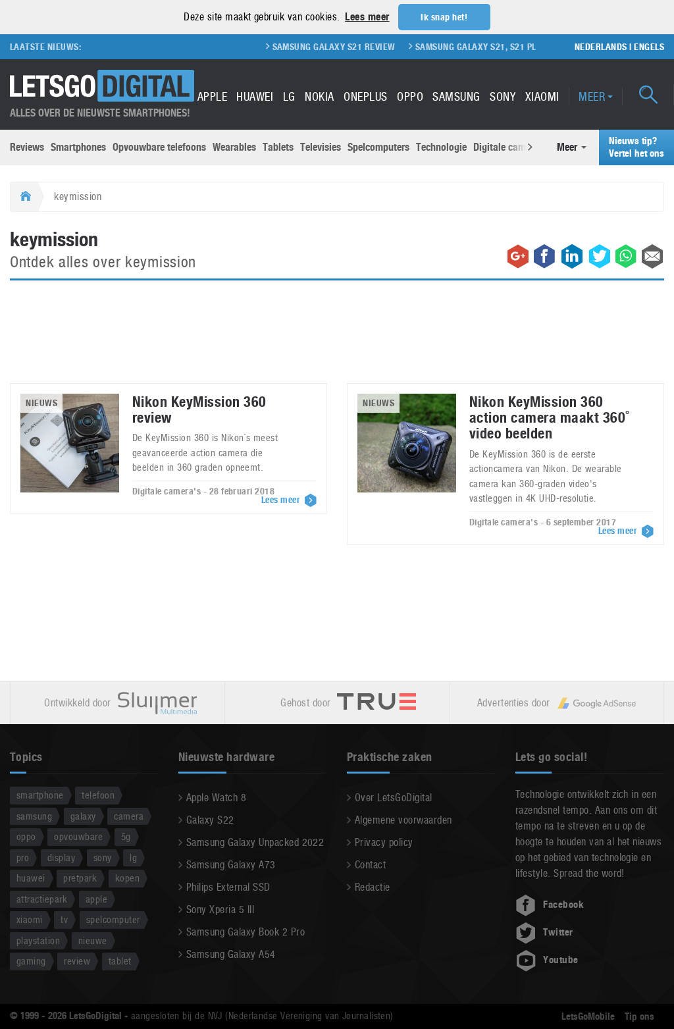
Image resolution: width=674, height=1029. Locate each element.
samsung (34, 816)
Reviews (27, 147)
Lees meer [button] (367, 17)
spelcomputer (113, 919)
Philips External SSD (228, 887)
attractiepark (41, 899)
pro (22, 857)
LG (289, 96)
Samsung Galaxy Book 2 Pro (245, 932)
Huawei (254, 96)
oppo (26, 836)
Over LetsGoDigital (393, 797)
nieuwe (92, 940)
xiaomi (29, 919)
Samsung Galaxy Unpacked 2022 (255, 842)
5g (126, 836)
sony (102, 857)
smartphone (40, 795)
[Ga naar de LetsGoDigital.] (24, 196)
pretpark (80, 878)
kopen (127, 878)
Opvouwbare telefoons (159, 147)
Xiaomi (542, 96)
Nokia (319, 96)
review (77, 960)
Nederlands (601, 46)
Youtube (560, 960)
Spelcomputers (378, 147)
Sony (502, 96)
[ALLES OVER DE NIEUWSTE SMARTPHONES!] (102, 86)
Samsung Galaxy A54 (231, 954)
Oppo (410, 96)
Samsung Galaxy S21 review (319, 46)
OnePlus (365, 96)
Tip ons (639, 1016)
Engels (649, 46)
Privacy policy (384, 842)
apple (96, 899)
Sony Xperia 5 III (220, 909)
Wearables (234, 147)
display (61, 857)
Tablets (278, 147)
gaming (31, 960)
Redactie (372, 887)
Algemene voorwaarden (403, 820)
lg (133, 857)
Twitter (558, 932)
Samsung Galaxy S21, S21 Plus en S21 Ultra (495, 46)
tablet (120, 960)
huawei (30, 878)
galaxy (83, 816)
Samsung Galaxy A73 (231, 864)
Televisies (320, 147)
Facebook (563, 904)
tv (64, 919)
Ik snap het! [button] (444, 17)
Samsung (456, 96)
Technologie (441, 147)
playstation (38, 940)
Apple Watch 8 (216, 797)
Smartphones (78, 147)
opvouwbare (78, 836)
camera (128, 816)
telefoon (98, 795)
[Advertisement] (337, 339)
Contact (370, 864)
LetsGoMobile (588, 1016)
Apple (212, 96)
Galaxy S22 (210, 820)
